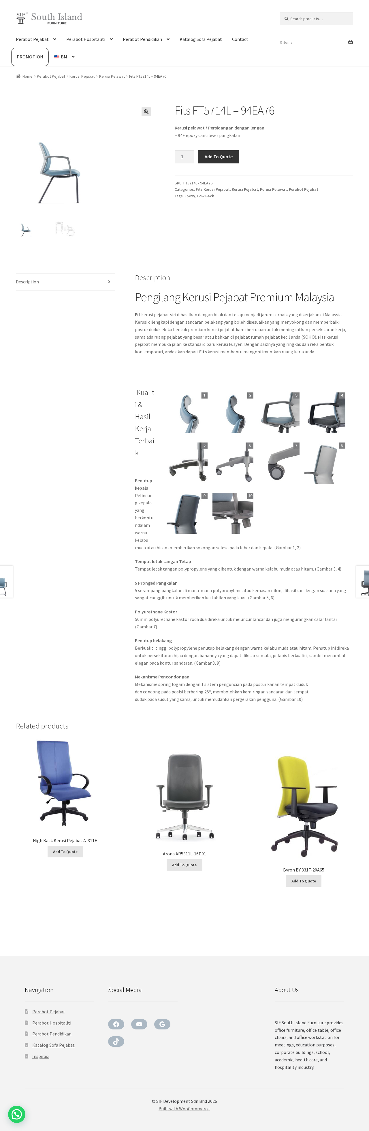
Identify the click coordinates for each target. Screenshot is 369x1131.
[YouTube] (139, 1024)
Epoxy (189, 196)
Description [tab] (27, 282)
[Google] (162, 1024)
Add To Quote (219, 156)
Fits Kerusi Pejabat (213, 189)
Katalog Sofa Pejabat (201, 39)
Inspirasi (40, 1056)
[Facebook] (116, 1024)
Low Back (205, 196)
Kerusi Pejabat (82, 76)
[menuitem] (64, 57)
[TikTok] (116, 1041)
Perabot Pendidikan (142, 39)
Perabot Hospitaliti (85, 39)
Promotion (30, 57)
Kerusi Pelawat (112, 76)
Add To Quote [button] (65, 851)
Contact (240, 39)
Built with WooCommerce (184, 1108)
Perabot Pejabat (32, 39)
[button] (146, 111)
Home (27, 76)
